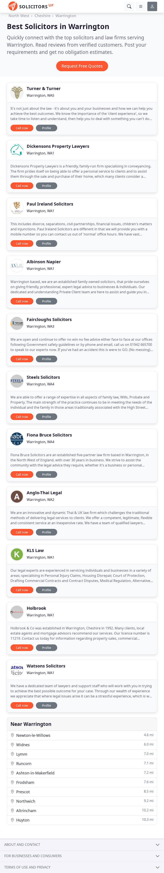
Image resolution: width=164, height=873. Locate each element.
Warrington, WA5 (40, 95)
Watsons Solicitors (46, 666)
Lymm (84, 754)
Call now (22, 128)
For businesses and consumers (33, 856)
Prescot (84, 791)
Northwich (84, 801)
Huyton (84, 820)
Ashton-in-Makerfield (84, 772)
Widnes (84, 744)
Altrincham (84, 810)
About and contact (22, 844)
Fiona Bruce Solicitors (49, 435)
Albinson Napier (44, 262)
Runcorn (84, 763)
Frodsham (84, 782)
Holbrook (36, 608)
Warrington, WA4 (40, 384)
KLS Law (35, 550)
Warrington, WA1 (40, 153)
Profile (46, 128)
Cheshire (42, 15)
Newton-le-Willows (84, 735)
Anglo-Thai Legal (44, 493)
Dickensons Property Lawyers (58, 146)
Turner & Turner (44, 88)
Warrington (66, 15)
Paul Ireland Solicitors (50, 204)
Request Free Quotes (82, 66)
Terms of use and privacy (27, 867)
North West (19, 15)
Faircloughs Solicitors (49, 319)
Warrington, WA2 (40, 499)
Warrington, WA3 (40, 326)
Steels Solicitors (43, 377)
